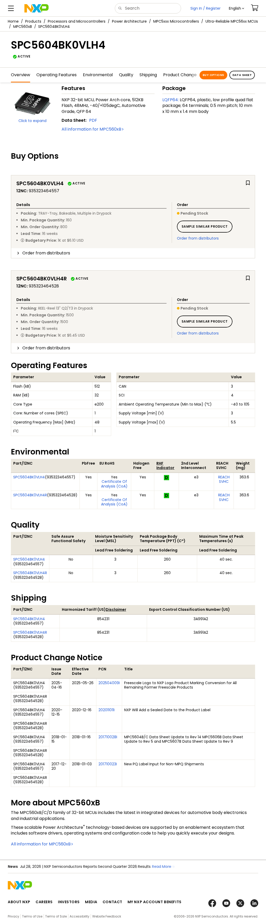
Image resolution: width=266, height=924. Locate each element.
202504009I (109, 682)
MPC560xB (22, 26)
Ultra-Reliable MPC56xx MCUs (231, 21)
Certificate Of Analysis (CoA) (114, 484)
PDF (93, 120)
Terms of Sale (56, 916)
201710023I (107, 764)
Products (33, 21)
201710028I (107, 737)
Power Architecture (129, 21)
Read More (161, 866)
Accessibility (79, 916)
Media (91, 901)
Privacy (13, 916)
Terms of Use (32, 916)
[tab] (133, 253)
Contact (112, 901)
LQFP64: (170, 100)
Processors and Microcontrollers (76, 21)
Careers (44, 901)
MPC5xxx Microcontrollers (176, 21)
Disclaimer (116, 609)
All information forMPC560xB (91, 129)
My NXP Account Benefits (155, 901)
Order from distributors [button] (46, 253)
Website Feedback (106, 916)
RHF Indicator (165, 466)
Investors (69, 901)
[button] (236, 8)
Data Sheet (242, 75)
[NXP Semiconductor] (36, 8)
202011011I (106, 710)
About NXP (19, 901)
